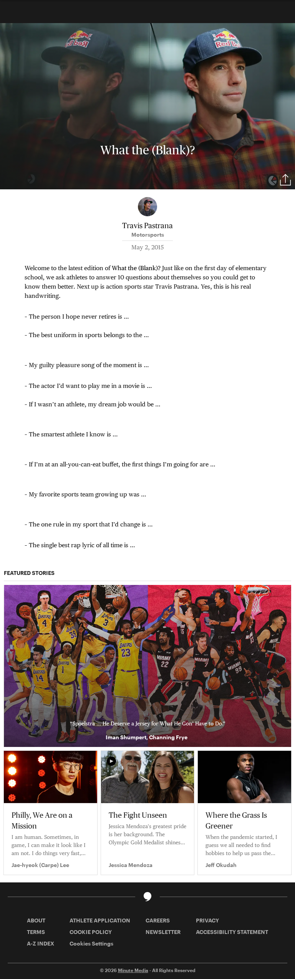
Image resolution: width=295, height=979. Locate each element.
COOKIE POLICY (91, 932)
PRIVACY (207, 920)
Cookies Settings (91, 943)
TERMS (36, 932)
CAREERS (158, 920)
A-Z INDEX (40, 943)
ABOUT (36, 920)
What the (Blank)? (136, 268)
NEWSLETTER (163, 932)
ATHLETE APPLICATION (100, 920)
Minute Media (133, 970)
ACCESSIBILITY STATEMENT (232, 932)
